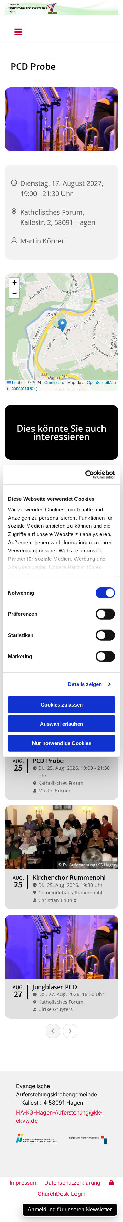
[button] (18, 31)
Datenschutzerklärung (72, 1182)
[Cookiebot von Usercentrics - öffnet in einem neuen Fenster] (86, 474)
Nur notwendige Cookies (61, 743)
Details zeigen (85, 684)
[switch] (105, 613)
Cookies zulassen (62, 704)
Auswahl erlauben (61, 724)
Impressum (24, 1182)
